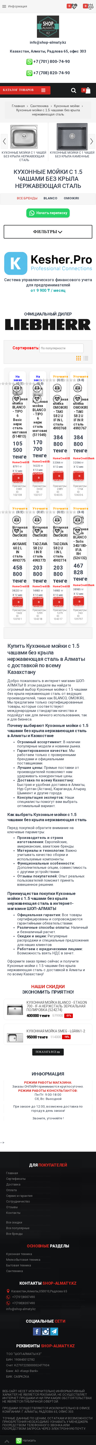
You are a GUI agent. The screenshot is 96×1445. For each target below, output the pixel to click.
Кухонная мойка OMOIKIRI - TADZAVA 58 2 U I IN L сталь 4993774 (60, 543)
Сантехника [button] (14, 1271)
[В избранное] (16, 399)
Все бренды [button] (14, 1234)
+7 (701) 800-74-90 (51, 61)
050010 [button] (44, 1291)
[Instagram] (45, 1331)
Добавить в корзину (17, 478)
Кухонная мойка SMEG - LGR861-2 (56, 1031)
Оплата (8, 2)
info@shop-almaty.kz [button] (21, 1309)
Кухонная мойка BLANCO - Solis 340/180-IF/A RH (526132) (80, 543)
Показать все (46, 1052)
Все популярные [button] (17, 1228)
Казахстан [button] (18, 1291)
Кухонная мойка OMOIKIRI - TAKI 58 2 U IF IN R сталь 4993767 (80, 413)
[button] (26, 1441)
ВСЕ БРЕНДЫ (27, 198)
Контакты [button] (13, 1213)
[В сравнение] (16, 388)
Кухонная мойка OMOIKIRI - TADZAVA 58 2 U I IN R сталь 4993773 (40, 543)
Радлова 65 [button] (58, 1291)
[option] (24, 142)
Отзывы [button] (12, 1207)
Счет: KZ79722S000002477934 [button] (27, 1365)
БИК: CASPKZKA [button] (17, 1376)
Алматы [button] (32, 1291)
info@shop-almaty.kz (48, 42)
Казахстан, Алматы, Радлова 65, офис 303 (48, 51)
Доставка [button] (13, 1184)
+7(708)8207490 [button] (23, 1303)
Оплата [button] (11, 1190)
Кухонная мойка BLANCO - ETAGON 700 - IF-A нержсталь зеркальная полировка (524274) (57, 1006)
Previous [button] (4, 141)
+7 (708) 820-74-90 (51, 72)
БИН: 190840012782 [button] (20, 1359)
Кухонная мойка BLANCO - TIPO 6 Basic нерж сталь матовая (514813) (20, 417)
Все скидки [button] (14, 1222)
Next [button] (91, 141)
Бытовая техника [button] (18, 1265)
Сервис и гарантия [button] (19, 1196)
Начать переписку (51, 213)
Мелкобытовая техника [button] (23, 1259)
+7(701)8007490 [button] (23, 1297)
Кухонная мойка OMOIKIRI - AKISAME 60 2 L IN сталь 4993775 (20, 543)
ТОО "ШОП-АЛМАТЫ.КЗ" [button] (24, 1354)
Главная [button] (12, 1173)
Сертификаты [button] (16, 1179)
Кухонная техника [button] (19, 1254)
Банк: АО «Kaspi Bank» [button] (22, 1371)
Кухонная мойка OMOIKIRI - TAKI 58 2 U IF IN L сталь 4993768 (60, 413)
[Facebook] (37, 1331)
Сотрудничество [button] (18, 1201)
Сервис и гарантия (17, 10)
